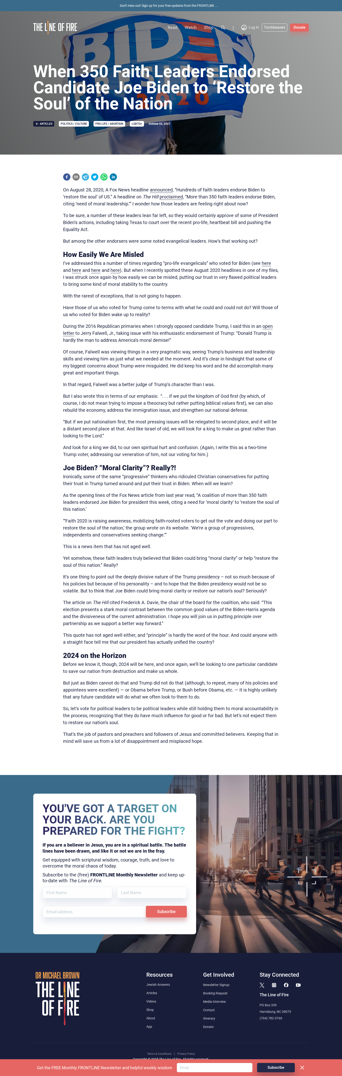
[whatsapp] (104, 177)
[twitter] (94, 177)
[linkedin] (113, 177)
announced (161, 190)
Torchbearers (274, 27)
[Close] (302, 1067)
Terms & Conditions (159, 1053)
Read (172, 27)
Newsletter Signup (216, 985)
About (150, 1018)
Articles (151, 993)
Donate (299, 27)
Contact (209, 1010)
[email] (76, 177)
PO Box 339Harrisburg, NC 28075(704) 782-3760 (275, 1011)
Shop (209, 27)
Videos (151, 1001)
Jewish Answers (158, 984)
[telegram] (85, 177)
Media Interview (214, 1001)
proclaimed (171, 197)
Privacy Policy (186, 1053)
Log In (254, 27)
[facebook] (66, 177)
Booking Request (215, 993)
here (266, 263)
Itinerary (209, 1018)
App (149, 1026)
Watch (191, 27)
